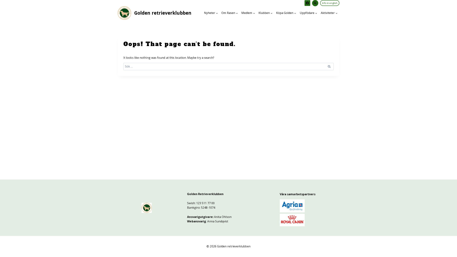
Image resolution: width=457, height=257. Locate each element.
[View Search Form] (315, 3)
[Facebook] (307, 3)
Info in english (329, 3)
